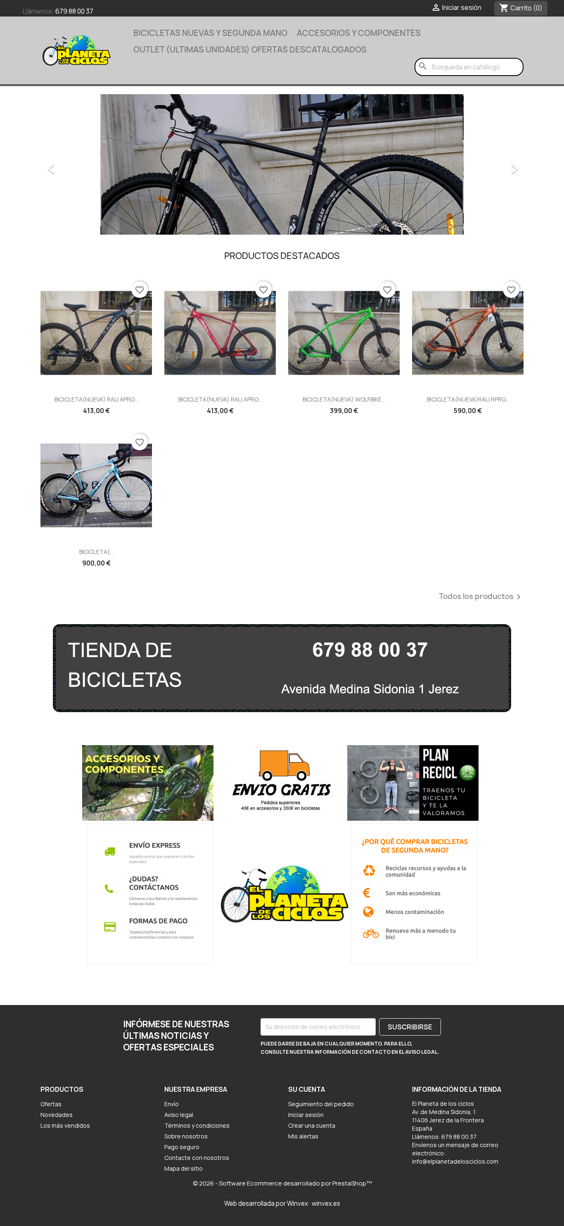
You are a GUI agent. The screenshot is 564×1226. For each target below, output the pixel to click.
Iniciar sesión (306, 1115)
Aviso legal (178, 1115)
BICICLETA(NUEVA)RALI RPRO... (468, 399)
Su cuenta (306, 1089)
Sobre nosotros (186, 1136)
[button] (76, 164)
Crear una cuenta (311, 1125)
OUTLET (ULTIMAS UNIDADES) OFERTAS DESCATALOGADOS (250, 49)
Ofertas (51, 1104)
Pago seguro (181, 1147)
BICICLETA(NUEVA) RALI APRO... (96, 399)
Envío (171, 1104)
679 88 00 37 (74, 11)
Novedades (56, 1115)
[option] (282, 164)
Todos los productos (481, 597)
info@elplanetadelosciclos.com (455, 1161)
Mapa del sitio (183, 1168)
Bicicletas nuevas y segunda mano (210, 33)
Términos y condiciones (197, 1125)
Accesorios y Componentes (359, 33)
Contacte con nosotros (196, 1158)
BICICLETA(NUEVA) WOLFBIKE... (344, 399)
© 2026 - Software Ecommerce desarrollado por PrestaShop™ (282, 1183)
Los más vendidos (65, 1125)
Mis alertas (303, 1136)
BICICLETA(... (96, 552)
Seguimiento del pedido (321, 1104)
